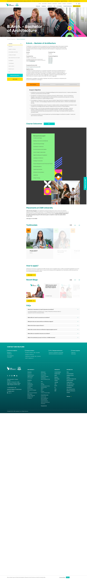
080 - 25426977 (30, 352)
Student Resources (44, 395)
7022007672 (31, 354)
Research (56, 377)
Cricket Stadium (58, 372)
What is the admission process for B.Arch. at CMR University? (41, 337)
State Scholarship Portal (45, 379)
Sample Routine (44, 387)
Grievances (43, 403)
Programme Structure (13, 52)
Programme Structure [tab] (46, 84)
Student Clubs (57, 373)
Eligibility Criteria (12, 49)
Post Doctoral (29, 388)
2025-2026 (50, 57)
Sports (42, 383)
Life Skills (42, 384)
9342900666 (9, 353)
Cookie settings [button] (62, 577)
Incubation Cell (30, 396)
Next (79, 225)
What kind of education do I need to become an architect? (41, 309)
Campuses (38, 6)
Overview (10, 43)
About (56, 375)
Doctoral (29, 387)
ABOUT (40, 3)
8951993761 (51, 353)
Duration (10, 46)
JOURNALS (64, 3)
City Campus (29, 377)
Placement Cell (44, 405)
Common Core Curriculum (32, 392)
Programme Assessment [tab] (60, 84)
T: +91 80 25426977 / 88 (11, 387)
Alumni (42, 388)
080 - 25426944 (38, 356)
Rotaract (42, 391)
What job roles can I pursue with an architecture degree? (40, 321)
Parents (68, 377)
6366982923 (56, 352)
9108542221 (73, 352)
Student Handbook (44, 400)
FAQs (68, 372)
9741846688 (9, 357)
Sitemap (68, 396)
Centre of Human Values (45, 392)
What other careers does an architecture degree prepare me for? (42, 329)
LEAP (28, 391)
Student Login (43, 396)
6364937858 (60, 352)
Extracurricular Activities (45, 386)
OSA (55, 383)
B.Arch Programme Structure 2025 (33, 66)
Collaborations (69, 382)
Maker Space (29, 394)
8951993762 (51, 352)
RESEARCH (49, 3)
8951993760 (55, 353)
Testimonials (11, 63)
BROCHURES (44, 3)
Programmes (29, 383)
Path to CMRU (43, 373)
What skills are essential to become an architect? (39, 333)
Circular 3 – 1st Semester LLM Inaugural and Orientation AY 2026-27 (41, 1)
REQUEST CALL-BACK (85, 183)
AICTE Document (70, 380)
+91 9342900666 (32, 61)
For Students (59, 6)
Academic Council (70, 375)
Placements (11, 60)
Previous (75, 225)
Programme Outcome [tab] (73, 84)
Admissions (50, 6)
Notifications (69, 387)
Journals (56, 382)
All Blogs (30, 300)
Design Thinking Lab (31, 395)
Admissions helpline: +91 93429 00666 (14, 389)
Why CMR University (70, 383)
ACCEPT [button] (68, 577)
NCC (42, 390)
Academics (44, 6)
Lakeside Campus (30, 375)
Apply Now (15, 79)
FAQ (9, 71)
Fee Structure (43, 375)
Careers (56, 380)
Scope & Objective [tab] (33, 84)
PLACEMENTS (69, 3)
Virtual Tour (29, 373)
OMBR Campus (30, 376)
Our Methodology (70, 385)
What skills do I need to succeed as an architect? (39, 317)
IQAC (55, 389)
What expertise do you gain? (14, 57)
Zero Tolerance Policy (71, 389)
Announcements (44, 399)
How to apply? (11, 66)
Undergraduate (30, 384)
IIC (55, 387)
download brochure (14, 75)
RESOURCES (55, 3)
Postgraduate (29, 386)
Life (54, 6)
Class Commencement (45, 402)
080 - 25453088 (31, 356)
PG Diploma (29, 398)
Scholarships (43, 377)
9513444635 (73, 353)
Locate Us (10, 392)
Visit (49, 123)
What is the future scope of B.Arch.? (36, 325)
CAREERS (59, 3)
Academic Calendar (44, 376)
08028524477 (31, 358)
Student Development (67, 6)
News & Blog (57, 378)
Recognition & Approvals (71, 378)
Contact (68, 392)
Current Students (70, 373)
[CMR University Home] (12, 4)
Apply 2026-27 (76, 6)
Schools (28, 381)
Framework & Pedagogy (31, 390)
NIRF (55, 390)
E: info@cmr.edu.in (10, 391)
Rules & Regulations (44, 398)
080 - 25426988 (37, 352)
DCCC (56, 385)
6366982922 (60, 353)
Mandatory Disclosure (71, 390)
